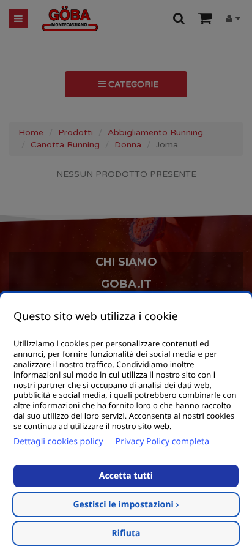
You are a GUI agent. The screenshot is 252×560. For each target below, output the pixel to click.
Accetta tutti (126, 476)
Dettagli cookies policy (58, 441)
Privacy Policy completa (162, 441)
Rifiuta (126, 533)
